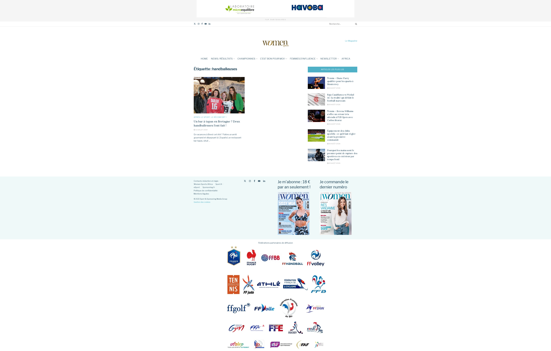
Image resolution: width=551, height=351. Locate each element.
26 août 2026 (334, 88)
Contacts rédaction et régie (206, 181)
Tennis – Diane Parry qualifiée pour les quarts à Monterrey (340, 81)
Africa (346, 58)
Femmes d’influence (303, 58)
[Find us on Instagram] (198, 23)
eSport (197, 187)
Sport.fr (219, 184)
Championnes (246, 58)
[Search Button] (355, 24)
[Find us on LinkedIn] (209, 23)
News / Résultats (222, 58)
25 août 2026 (334, 163)
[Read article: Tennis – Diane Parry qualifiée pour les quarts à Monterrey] (316, 83)
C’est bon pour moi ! (272, 58)
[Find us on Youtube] (206, 23)
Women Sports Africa (203, 184)
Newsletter (328, 58)
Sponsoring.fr (209, 187)
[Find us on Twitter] (195, 23)
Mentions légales (201, 194)
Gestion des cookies (202, 202)
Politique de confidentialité (206, 190)
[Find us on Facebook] (202, 23)
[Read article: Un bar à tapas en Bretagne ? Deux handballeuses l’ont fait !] (219, 95)
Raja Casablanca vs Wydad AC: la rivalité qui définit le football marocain (340, 97)
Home (204, 58)
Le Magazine (351, 41)
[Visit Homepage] (275, 41)
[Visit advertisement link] (275, 8)
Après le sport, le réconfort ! (210, 117)
